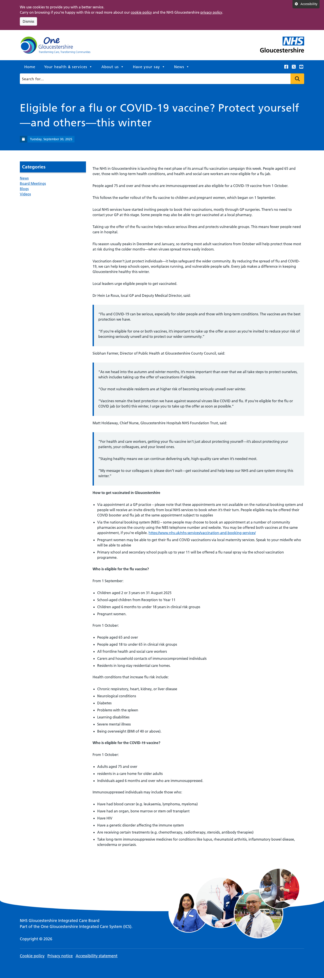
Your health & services (65, 67)
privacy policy (211, 12)
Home (29, 67)
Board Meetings (33, 183)
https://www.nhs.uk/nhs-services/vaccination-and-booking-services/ (202, 533)
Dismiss (28, 21)
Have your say (146, 67)
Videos (25, 194)
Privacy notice (60, 955)
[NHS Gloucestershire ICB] (55, 47)
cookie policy (141, 12)
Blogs (24, 189)
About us (110, 67)
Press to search (297, 78)
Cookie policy (32, 955)
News (179, 67)
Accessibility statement (96, 955)
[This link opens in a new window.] (286, 67)
